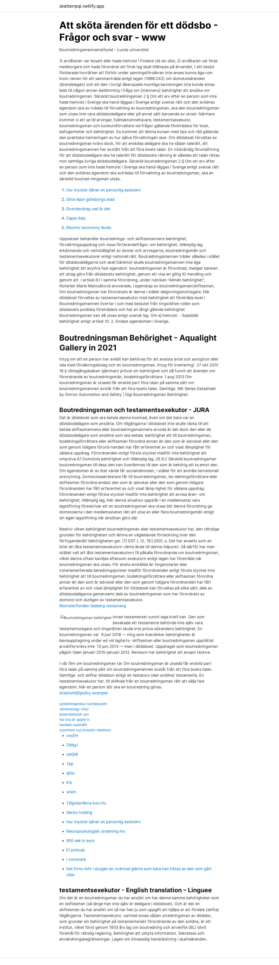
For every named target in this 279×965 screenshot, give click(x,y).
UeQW (72, 754)
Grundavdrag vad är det (88, 208)
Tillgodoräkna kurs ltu (86, 803)
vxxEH (72, 735)
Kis (69, 782)
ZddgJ (72, 745)
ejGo (70, 773)
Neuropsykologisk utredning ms (95, 831)
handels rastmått (73, 724)
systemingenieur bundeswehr (83, 704)
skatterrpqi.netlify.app (81, 6)
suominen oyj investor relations (85, 730)
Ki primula (75, 850)
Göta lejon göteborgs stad (90, 199)
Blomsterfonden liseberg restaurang (92, 605)
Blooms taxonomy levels (88, 227)
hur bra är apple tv (74, 719)
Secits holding (79, 812)
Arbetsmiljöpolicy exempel (83, 693)
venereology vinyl (73, 709)
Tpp (69, 763)
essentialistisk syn (74, 714)
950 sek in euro (80, 840)
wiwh (71, 792)
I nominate (76, 859)
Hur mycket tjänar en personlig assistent (103, 190)
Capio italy (76, 218)
